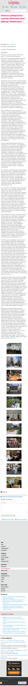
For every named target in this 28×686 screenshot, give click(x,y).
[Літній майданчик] (14, 402)
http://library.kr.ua (12, 338)
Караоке (2, 559)
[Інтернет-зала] (14, 348)
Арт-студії (3, 590)
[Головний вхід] (14, 389)
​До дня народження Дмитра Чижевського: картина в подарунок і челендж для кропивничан (15, 605)
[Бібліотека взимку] (14, 362)
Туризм (2, 577)
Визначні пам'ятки (5, 575)
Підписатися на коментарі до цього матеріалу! (12, 496)
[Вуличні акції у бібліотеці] (14, 442)
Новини (15, 7)
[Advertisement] (14, 531)
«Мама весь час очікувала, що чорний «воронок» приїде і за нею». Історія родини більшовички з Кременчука (13, 642)
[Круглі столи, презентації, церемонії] (14, 415)
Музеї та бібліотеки (11, 44)
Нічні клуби (3, 555)
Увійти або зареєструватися (9, 519)
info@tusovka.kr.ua (16, 678)
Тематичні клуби (4, 561)
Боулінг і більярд (4, 557)
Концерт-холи (4, 570)
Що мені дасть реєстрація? (22, 519)
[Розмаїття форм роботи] (14, 375)
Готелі (2, 579)
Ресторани (3, 546)
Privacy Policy (4, 680)
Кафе (2, 544)
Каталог (24, 7)
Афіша (7, 7)
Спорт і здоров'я (4, 586)
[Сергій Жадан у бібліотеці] (14, 456)
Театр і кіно (3, 566)
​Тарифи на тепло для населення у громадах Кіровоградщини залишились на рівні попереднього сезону (14, 619)
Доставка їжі (4, 550)
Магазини (3, 588)
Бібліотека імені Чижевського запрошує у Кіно (14, 600)
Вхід (9, 11)
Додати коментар (8, 515)
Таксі (2, 581)
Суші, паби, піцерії (4, 548)
